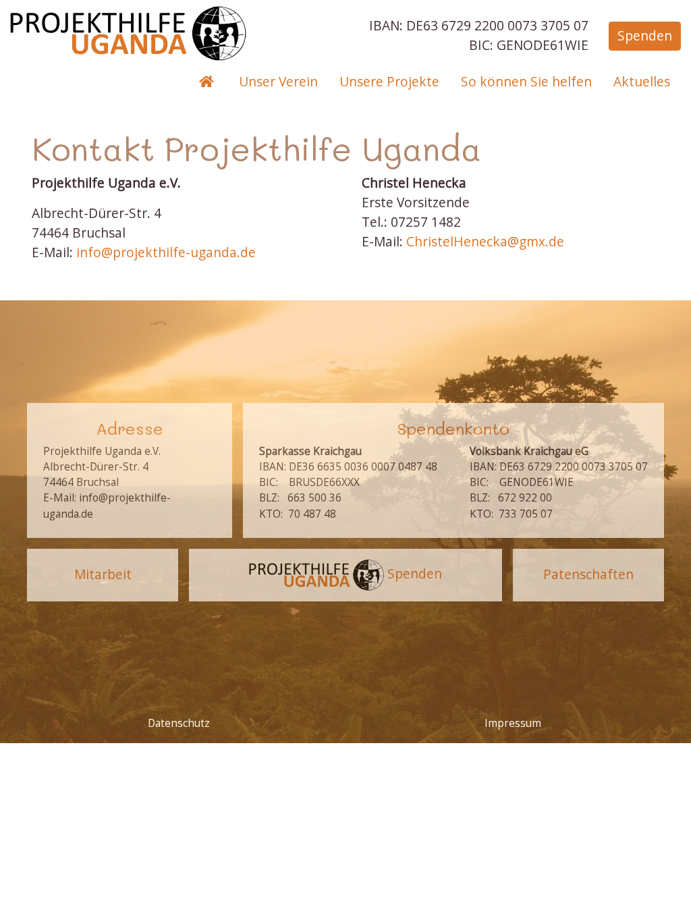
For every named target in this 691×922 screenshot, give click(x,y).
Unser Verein (278, 81)
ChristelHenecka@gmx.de (485, 241)
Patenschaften (588, 574)
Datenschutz (179, 723)
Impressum (513, 723)
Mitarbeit (103, 574)
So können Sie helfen (526, 81)
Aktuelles (641, 81)
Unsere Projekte (389, 81)
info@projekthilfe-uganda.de (166, 252)
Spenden (644, 35)
